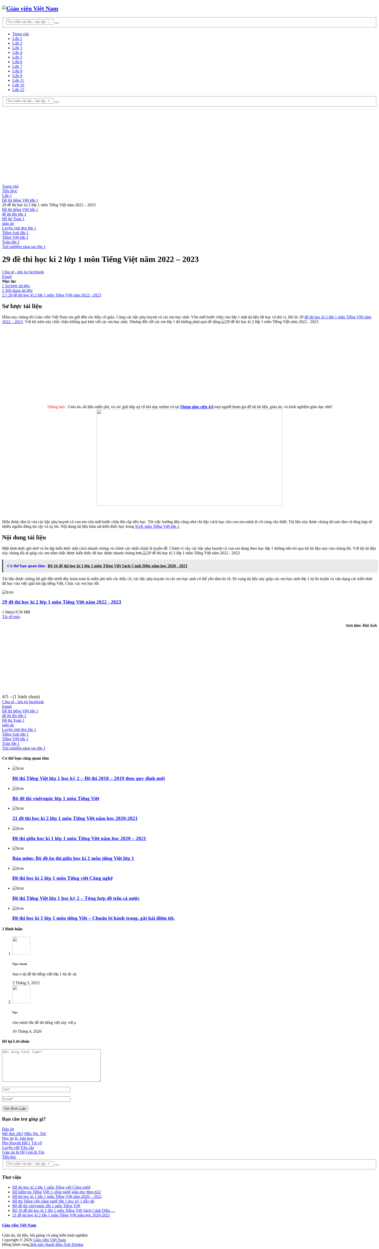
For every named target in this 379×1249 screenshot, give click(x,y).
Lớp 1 (17, 38)
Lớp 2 (17, 43)
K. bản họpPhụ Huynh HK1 (17, 1140)
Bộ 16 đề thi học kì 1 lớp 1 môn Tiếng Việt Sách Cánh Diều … (63, 1210)
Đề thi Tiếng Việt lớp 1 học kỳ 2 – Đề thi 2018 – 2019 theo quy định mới (88, 778)
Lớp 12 (18, 89)
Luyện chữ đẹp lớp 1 (19, 228)
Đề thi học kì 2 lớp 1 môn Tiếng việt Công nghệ (62, 878)
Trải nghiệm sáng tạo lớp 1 (23, 246)
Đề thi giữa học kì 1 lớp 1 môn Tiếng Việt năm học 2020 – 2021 (79, 838)
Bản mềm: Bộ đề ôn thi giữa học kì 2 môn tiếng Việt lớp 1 (73, 858)
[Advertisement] (189, 145)
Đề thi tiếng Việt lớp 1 (20, 209)
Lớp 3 (17, 48)
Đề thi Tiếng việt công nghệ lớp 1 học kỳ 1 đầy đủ (53, 1201)
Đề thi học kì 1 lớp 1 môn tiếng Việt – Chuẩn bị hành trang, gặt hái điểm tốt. (93, 918)
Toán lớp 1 (11, 242)
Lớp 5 (17, 57)
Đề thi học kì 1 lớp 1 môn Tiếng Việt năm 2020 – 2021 (57, 1196)
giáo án (8, 223)
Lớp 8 (17, 71)
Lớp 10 (18, 85)
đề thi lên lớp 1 (14, 214)
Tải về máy (11, 616)
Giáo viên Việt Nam (19, 1225)
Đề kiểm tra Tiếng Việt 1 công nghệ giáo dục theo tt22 (56, 1192)
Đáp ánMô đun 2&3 (12, 1131)
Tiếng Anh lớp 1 (15, 233)
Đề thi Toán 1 (13, 219)
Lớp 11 (18, 80)
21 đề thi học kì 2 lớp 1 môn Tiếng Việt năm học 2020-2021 (75, 818)
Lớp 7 (17, 66)
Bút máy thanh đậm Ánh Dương (56, 1244)
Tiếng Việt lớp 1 (15, 237)
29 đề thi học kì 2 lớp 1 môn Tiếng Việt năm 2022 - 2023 (61, 602)
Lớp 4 (17, 52)
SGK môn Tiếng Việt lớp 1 (157, 526)
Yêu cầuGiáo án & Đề (18, 1149)
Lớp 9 (17, 75)
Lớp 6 (17, 62)
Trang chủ (20, 34)
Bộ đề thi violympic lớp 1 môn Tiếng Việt (55, 798)
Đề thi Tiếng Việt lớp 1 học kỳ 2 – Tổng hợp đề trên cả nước (75, 898)
